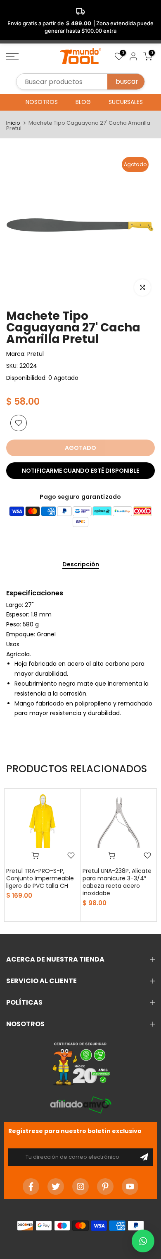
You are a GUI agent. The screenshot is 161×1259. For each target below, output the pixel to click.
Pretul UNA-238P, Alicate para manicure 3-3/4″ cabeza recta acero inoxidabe (117, 882)
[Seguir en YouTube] (130, 1186)
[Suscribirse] (144, 1157)
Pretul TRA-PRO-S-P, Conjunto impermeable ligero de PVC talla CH (40, 878)
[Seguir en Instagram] (80, 1186)
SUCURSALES (126, 102)
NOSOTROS (42, 102)
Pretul (35, 354)
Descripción (80, 564)
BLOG (83, 102)
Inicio (13, 123)
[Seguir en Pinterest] (105, 1186)
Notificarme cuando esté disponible (80, 470)
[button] (143, 1241)
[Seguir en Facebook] (31, 1186)
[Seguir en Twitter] (55, 1186)
